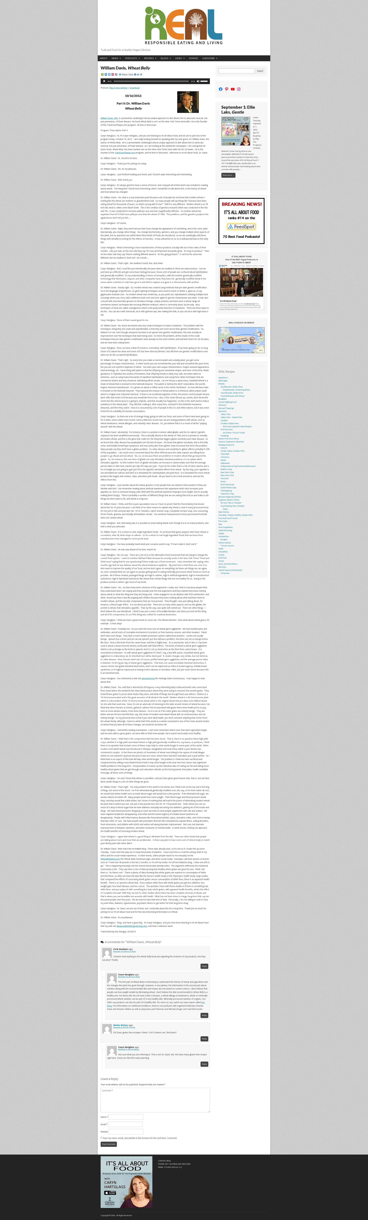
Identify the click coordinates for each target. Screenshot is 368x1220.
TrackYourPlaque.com (125, 152)
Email (104, 1124)
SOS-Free (222, 558)
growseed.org (148, 678)
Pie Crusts (222, 521)
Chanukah (225, 454)
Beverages (223, 380)
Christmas (225, 457)
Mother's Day (226, 469)
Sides (220, 548)
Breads (221, 384)
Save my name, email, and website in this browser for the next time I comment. (140, 1138)
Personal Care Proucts (228, 518)
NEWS (115, 58)
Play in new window (118, 87)
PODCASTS (131, 58)
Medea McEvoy (120, 1025)
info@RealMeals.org (173, 1167)
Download (134, 87)
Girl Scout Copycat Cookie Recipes (237, 426)
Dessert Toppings (226, 408)
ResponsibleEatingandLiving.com (132, 926)
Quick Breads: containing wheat (236, 390)
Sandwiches (223, 536)
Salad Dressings (225, 530)
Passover (225, 478)
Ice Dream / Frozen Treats (234, 432)
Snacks (221, 555)
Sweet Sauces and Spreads (230, 570)
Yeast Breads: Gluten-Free (232, 393)
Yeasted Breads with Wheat (232, 396)
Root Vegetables (225, 527)
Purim (223, 481)
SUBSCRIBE (208, 58)
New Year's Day (227, 472)
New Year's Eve (227, 475)
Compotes (225, 573)
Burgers (224, 539)
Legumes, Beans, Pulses (228, 500)
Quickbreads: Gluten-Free (232, 387)
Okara (225, 509)
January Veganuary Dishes (229, 497)
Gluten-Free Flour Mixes (228, 438)
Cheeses (222, 405)
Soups (221, 561)
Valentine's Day (227, 494)
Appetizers (223, 377)
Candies (224, 420)
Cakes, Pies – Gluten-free (231, 417)
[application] (155, 81)
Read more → (228, 175)
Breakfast (222, 399)
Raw (220, 524)
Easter (223, 460)
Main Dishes (223, 512)
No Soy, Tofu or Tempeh (231, 503)
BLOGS (164, 58)
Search (260, 71)
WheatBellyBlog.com (110, 859)
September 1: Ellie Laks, (238, 109)
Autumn (224, 448)
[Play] (104, 81)
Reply (204, 966)
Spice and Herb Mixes (227, 564)
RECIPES (149, 58)
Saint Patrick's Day (228, 487)
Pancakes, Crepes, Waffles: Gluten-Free (235, 515)
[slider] (204, 81)
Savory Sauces (224, 542)
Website (104, 1131)
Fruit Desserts (227, 429)
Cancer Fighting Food (227, 402)
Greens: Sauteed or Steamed (231, 441)
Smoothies (223, 551)
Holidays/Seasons (226, 445)
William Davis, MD (109, 118)
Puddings (225, 435)
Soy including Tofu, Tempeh (232, 506)
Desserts (222, 411)
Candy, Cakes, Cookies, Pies (232, 451)
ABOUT (103, 58)
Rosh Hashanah (227, 484)
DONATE (193, 58)
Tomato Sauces (227, 545)
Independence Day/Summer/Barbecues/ (238, 466)
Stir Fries (222, 567)
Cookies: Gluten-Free (230, 423)
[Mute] (198, 81)
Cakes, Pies (225, 414)
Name (104, 1117)
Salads (221, 533)
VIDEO (178, 58)
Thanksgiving (226, 490)
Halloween (225, 463)
